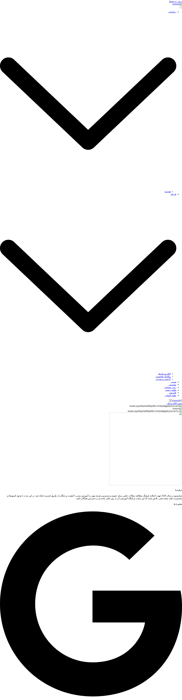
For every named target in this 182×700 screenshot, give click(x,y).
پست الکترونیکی (174, 403)
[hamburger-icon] (181, 6)
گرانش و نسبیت (163, 379)
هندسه (168, 191)
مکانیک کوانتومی (163, 376)
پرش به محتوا (175, 1)
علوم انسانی (170, 395)
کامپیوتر (172, 393)
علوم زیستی (170, 390)
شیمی (173, 382)
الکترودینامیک (164, 374)
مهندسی (172, 384)
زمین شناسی (170, 387)
